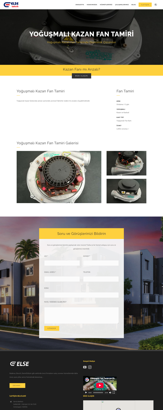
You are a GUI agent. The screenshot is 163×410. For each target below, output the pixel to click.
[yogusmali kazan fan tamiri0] (59, 152)
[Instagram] (89, 367)
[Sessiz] (110, 392)
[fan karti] (126, 180)
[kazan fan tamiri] (126, 152)
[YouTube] (84, 367)
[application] (100, 385)
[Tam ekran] (114, 392)
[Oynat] (86, 392)
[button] (155, 4)
